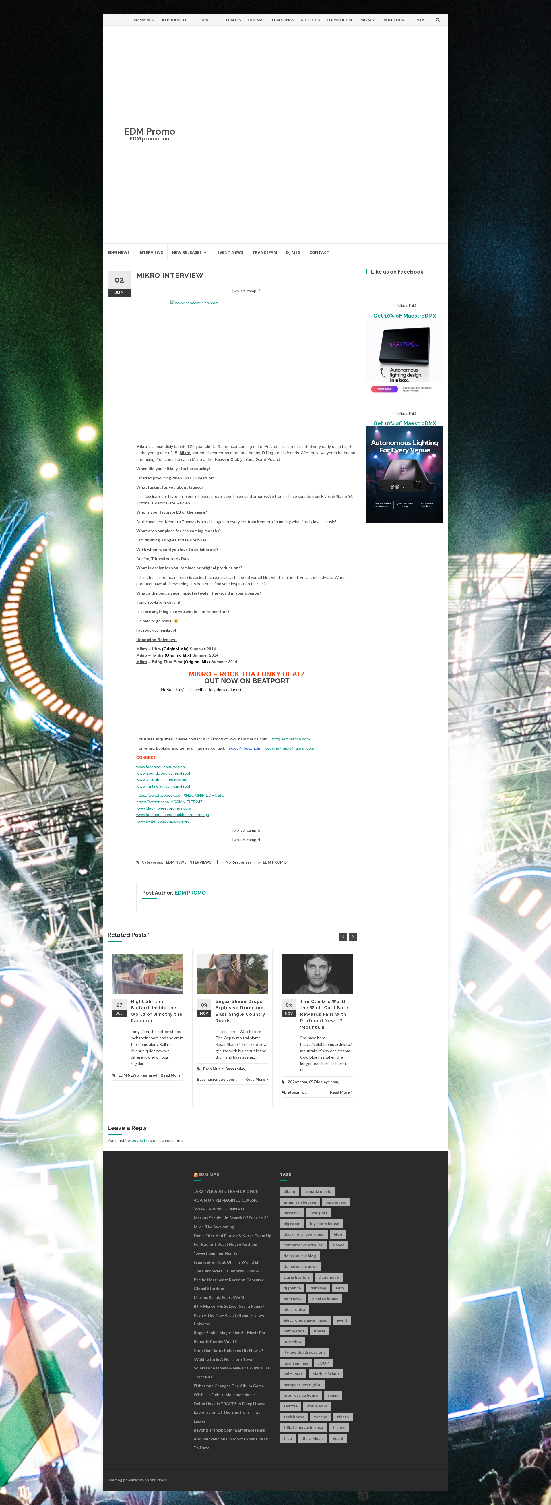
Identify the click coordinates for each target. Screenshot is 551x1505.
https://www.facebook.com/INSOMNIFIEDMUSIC (180, 795)
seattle (291, 1405)
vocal (338, 1438)
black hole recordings (304, 1234)
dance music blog (300, 1255)
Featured (149, 1075)
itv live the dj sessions (304, 1352)
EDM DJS (233, 19)
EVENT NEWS (230, 252)
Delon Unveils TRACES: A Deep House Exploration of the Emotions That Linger (229, 1412)
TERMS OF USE (340, 19)
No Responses (239, 862)
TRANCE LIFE (208, 19)
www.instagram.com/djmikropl (163, 786)
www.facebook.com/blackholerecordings (172, 814)
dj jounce (292, 1287)
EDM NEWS (119, 252)
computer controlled (303, 1244)
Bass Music (213, 1069)
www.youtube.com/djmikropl (161, 779)
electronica (294, 1309)
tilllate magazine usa (303, 1427)
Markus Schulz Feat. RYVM (219, 1297)
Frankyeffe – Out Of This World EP (227, 1262)
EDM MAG (256, 19)
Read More (171, 1075)
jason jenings (296, 1363)
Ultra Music (312, 1438)
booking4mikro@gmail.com (289, 748)
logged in (139, 1140)
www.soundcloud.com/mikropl (163, 773)
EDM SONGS (283, 19)
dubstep (318, 1287)
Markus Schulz (325, 1373)
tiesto (343, 1416)
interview (293, 1341)
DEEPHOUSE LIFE (175, 19)
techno (320, 1416)
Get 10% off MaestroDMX (404, 316)
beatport (319, 1212)
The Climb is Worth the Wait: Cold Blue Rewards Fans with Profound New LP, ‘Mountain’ (324, 1014)
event (342, 1320)
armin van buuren (300, 1202)
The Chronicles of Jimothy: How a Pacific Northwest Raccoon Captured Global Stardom (229, 1279)
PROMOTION (393, 19)
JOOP (323, 1363)
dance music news (300, 1266)
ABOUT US (310, 19)
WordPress (156, 1479)
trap (288, 1438)
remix (333, 1395)
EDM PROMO (275, 862)
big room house (324, 1223)
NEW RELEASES (187, 252)
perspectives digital (302, 1384)
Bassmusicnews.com (215, 1079)
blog (338, 1234)
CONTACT (420, 19)
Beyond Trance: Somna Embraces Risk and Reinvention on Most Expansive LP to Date (231, 1438)
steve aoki (317, 1405)
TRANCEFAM (264, 252)
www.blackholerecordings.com (163, 808)
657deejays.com (323, 1082)
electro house (325, 1298)
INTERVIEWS (151, 252)
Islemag (115, 1479)
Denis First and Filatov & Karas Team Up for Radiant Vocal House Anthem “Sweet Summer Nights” (232, 1244)
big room (292, 1223)
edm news (293, 1298)
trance (339, 1427)
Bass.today (235, 1069)
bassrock (292, 1212)
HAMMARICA (142, 19)
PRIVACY (367, 19)
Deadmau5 (328, 1277)
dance (338, 1244)
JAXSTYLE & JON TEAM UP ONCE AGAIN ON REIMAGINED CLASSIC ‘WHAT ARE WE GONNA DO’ (226, 1200)
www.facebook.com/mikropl (161, 767)
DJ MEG (293, 252)
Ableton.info (293, 1092)
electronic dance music (305, 1320)
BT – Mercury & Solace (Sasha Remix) (229, 1306)
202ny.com (297, 1082)
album (289, 1191)
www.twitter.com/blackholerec (162, 821)
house (319, 1330)
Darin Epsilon (296, 1277)
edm (339, 1287)
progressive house (301, 1395)
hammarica (294, 1330)
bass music (335, 1202)
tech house (294, 1416)
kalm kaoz (293, 1373)
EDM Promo (149, 131)
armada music (317, 1191)
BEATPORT (271, 681)
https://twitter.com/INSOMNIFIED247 (169, 802)
